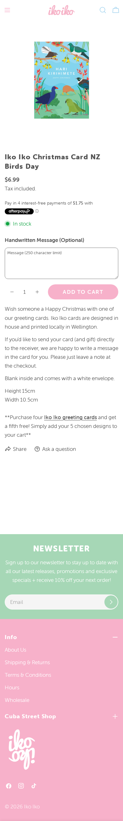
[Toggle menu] (7, 10)
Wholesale (17, 700)
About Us (15, 649)
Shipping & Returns (27, 662)
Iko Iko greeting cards (70, 417)
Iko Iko (32, 806)
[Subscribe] (111, 602)
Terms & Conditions (28, 674)
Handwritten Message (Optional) (44, 240)
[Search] (103, 10)
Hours (12, 687)
